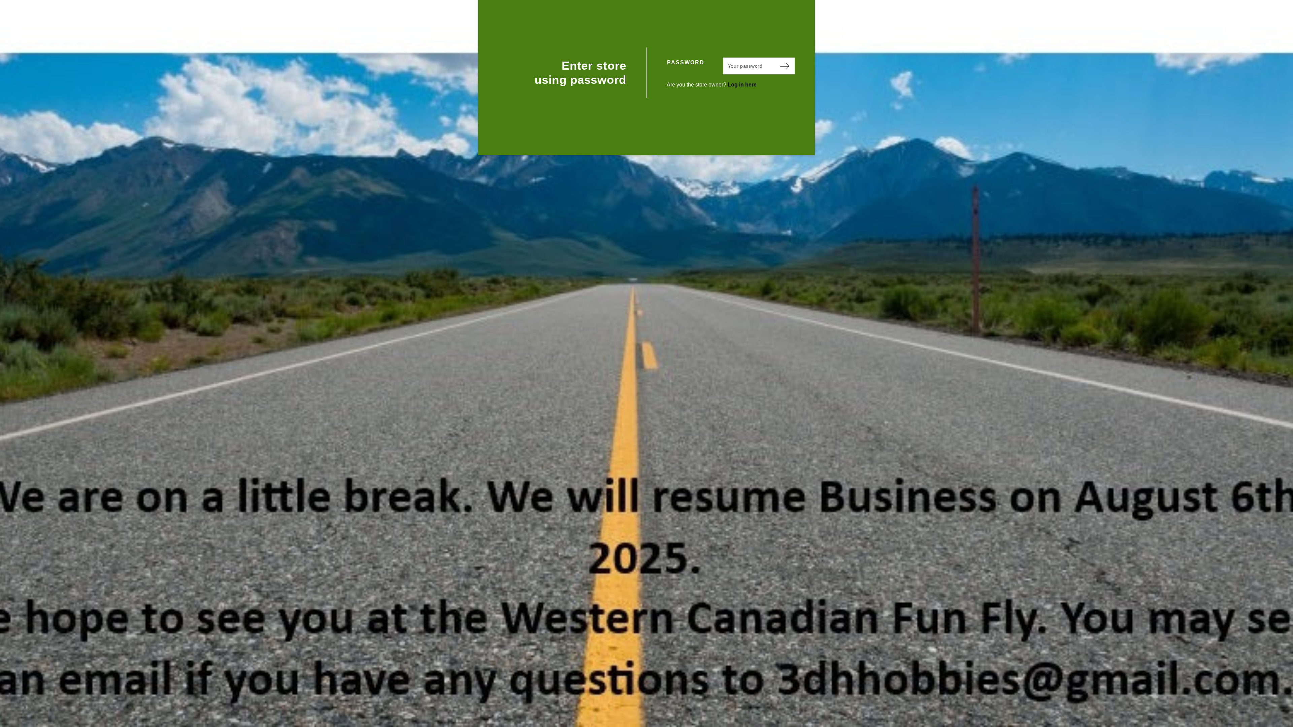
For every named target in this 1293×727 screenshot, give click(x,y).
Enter (784, 66)
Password (685, 62)
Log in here (742, 85)
